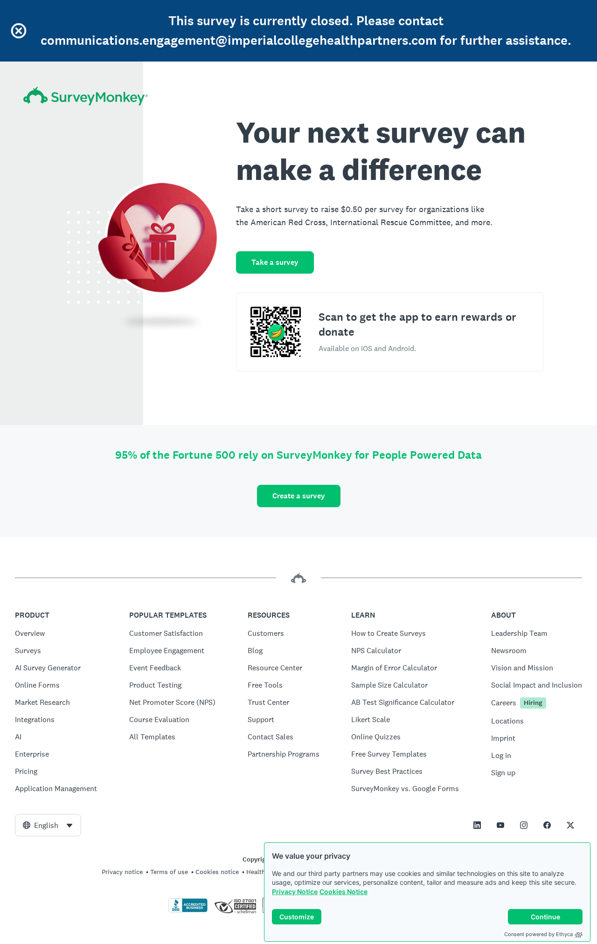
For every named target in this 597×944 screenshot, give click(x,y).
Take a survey (274, 262)
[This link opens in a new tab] (477, 825)
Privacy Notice (295, 892)
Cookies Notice (343, 892)
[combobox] (48, 825)
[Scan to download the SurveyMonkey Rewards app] (275, 332)
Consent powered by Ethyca (538, 934)
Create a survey (298, 496)
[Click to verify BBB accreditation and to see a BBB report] (188, 910)
